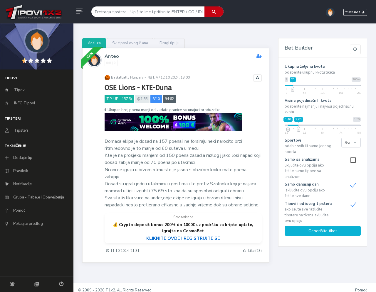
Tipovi (19, 89)
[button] (79, 11)
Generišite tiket (322, 231)
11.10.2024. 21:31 (125, 250)
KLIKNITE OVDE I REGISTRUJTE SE (183, 238)
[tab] (94, 43)
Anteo (112, 56)
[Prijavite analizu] (257, 78)
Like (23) (254, 250)
